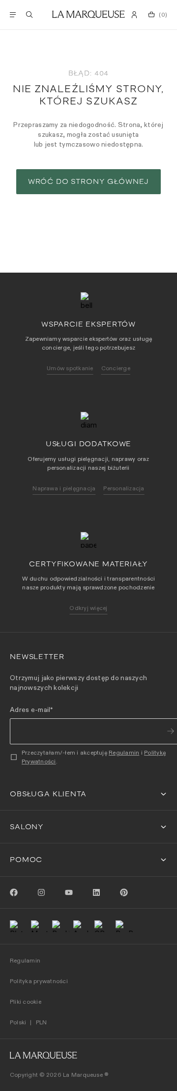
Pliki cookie (25, 1001)
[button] (88, 794)
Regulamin (124, 752)
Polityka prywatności (39, 981)
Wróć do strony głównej (88, 181)
